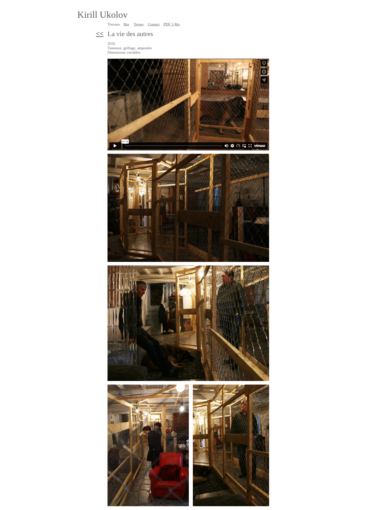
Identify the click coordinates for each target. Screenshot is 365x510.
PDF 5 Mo (171, 24)
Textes (139, 24)
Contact (154, 24)
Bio (126, 24)
